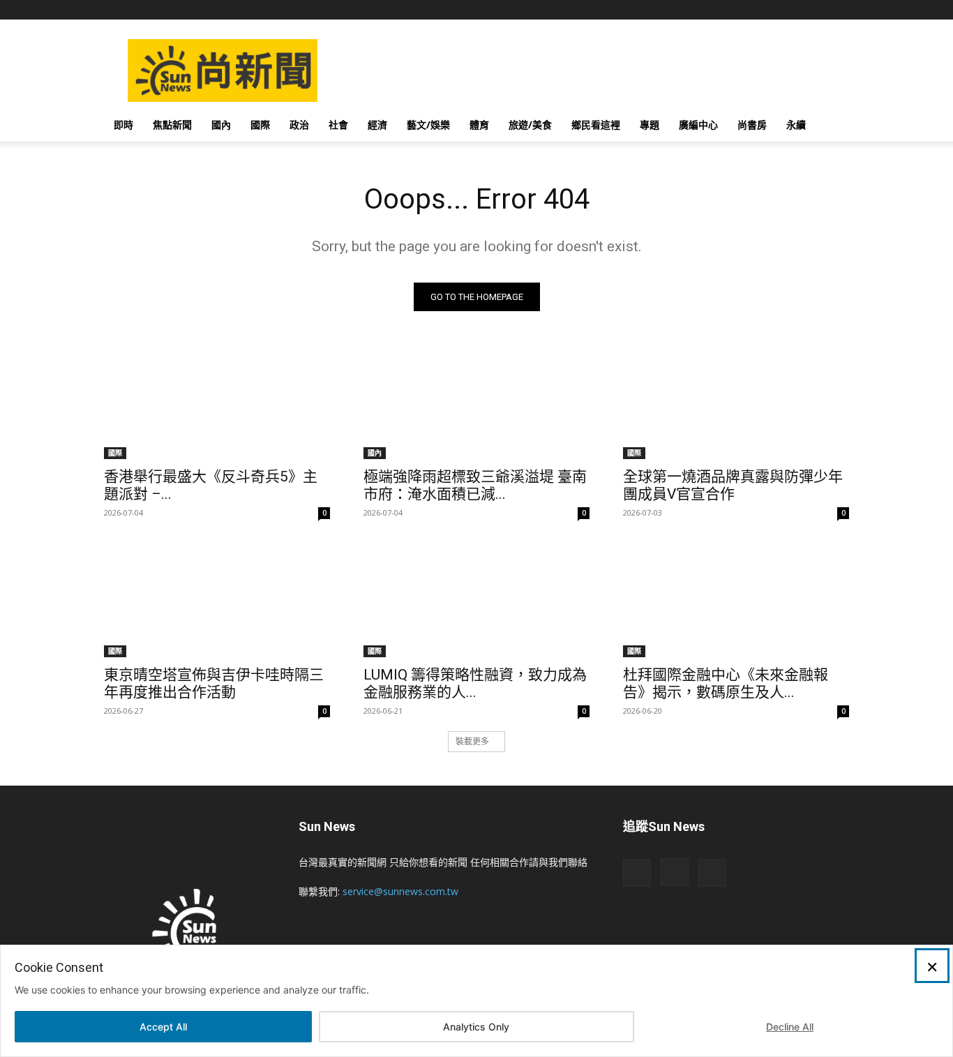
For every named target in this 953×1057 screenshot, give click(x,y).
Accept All (163, 1027)
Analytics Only (476, 1027)
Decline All (789, 1027)
